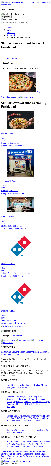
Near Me (41, 451)
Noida (18, 387)
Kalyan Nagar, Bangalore (31, 396)
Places (43, 454)
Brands (11, 456)
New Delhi (11, 385)
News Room (6, 451)
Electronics (44, 352)
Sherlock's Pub (22, 421)
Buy (38, 91)
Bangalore (21, 385)
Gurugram (11, 387)
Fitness (36, 352)
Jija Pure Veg (12, 447)
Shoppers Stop (13, 430)
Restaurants (6, 352)
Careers (45, 456)
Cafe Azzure (23, 416)
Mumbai (44, 385)
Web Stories (6, 459)
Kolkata (25, 387)
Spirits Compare (8, 454)
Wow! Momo (12, 442)
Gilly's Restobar (22, 418)
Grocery (29, 352)
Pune (28, 385)
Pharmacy (10, 354)
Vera (38, 456)
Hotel (3, 354)
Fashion (21, 352)
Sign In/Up (6, 17)
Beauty (15, 352)
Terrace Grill (12, 416)
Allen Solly (24, 430)
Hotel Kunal (34, 421)
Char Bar (10, 418)
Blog (34, 451)
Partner (4, 456)
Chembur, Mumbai (32, 401)
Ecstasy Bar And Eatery (39, 416)
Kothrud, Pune (13, 396)
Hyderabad (35, 385)
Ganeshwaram (22, 444)
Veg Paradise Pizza (11, 58)
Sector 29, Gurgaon (37, 399)
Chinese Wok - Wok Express (30, 447)
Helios (32, 430)
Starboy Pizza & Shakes (39, 444)
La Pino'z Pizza (37, 442)
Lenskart (39, 430)
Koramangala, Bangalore (17, 399)
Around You (26, 451)
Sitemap (36, 454)
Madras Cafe (24, 442)
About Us (16, 451)
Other (18, 354)
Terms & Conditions (24, 454)
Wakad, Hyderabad (15, 401)
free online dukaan (20, 335)
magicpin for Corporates (24, 456)
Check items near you (10, 97)
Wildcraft (20, 432)
